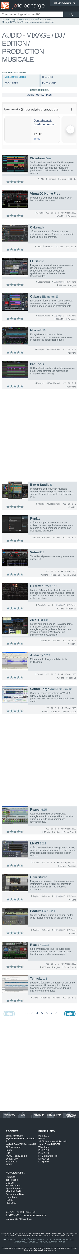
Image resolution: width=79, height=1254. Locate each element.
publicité (37, 1236)
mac (23, 1115)
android (39, 1115)
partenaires (23, 1236)
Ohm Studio (38, 877)
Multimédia (36, 19)
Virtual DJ (37, 552)
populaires (11, 83)
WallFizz (33, 1242)
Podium (35, 911)
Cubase (35, 296)
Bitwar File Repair (15, 1135)
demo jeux (69, 1240)
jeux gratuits (54, 1240)
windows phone (71, 1116)
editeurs (10, 1236)
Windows (23, 19)
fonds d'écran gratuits (32, 1240)
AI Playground (13, 1147)
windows (9, 1115)
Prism (9, 1150)
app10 (62, 1242)
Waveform (37, 158)
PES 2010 (43, 1150)
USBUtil (10, 1182)
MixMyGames (20, 1242)
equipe (17, 1233)
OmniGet (10, 1177)
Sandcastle (11, 1161)
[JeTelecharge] (22, 6)
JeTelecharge (9, 19)
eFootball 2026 (13, 1191)
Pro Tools (37, 364)
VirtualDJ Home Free (45, 193)
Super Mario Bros (15, 1194)
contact (48, 1236)
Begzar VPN (12, 1158)
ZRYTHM (36, 620)
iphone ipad (54, 1115)
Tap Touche (12, 1180)
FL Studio (37, 261)
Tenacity (36, 978)
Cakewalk (37, 227)
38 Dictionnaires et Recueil (53, 1141)
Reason (35, 944)
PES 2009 (11, 1203)
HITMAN (42, 1138)
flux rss (57, 1233)
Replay (35, 518)
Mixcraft (36, 330)
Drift (8, 1153)
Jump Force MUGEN (49, 1144)
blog (71, 1236)
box (48, 1233)
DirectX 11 (43, 1158)
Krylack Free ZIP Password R (22, 1144)
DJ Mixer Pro (39, 586)
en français (49, 83)
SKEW (9, 1164)
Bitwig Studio (39, 484)
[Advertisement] (39, 436)
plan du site (70, 1233)
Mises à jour (26, 1219)
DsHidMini (11, 1197)
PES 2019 (43, 1153)
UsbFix (9, 1200)
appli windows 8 (49, 1242)
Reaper (35, 809)
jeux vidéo (61, 1236)
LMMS (34, 843)
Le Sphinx (43, 1161)
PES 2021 (43, 1135)
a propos (6, 1233)
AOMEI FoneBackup (16, 1156)
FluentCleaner (13, 1185)
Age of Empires (14, 1188)
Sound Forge (39, 689)
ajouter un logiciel (33, 1233)
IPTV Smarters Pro (48, 1156)
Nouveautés (12, 1219)
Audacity (36, 655)
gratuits (47, 77)
